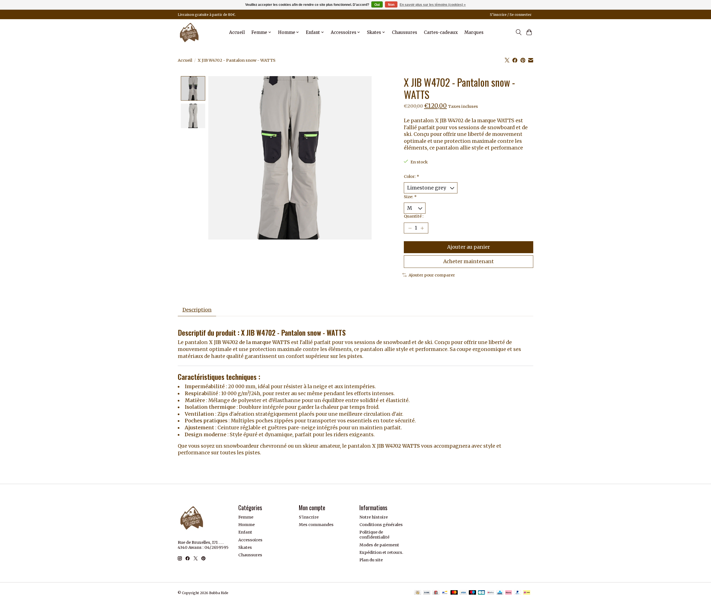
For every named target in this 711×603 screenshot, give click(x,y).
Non (391, 5)
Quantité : (414, 216)
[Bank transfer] (426, 592)
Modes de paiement (379, 544)
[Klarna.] (508, 592)
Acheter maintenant (468, 261)
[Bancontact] (444, 592)
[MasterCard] (454, 592)
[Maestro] (472, 592)
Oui (377, 5)
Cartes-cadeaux (441, 32)
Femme (245, 517)
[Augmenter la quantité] (422, 228)
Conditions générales (381, 524)
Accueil (237, 32)
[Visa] (463, 592)
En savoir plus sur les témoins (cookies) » (433, 5)
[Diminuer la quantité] (410, 228)
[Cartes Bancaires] (481, 592)
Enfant (245, 532)
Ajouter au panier (468, 247)
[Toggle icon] (518, 32)
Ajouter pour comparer (432, 275)
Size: (410, 196)
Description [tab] (197, 310)
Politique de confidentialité (374, 535)
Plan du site (371, 559)
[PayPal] (517, 592)
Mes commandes (316, 524)
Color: (411, 176)
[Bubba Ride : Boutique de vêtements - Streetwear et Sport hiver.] (189, 32)
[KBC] (499, 592)
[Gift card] (435, 592)
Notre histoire (373, 517)
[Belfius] (490, 592)
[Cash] (417, 592)
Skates (245, 547)
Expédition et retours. (381, 552)
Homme (246, 524)
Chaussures (404, 32)
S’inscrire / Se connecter (511, 15)
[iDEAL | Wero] (526, 592)
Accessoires (250, 539)
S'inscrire (309, 517)
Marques (474, 32)
